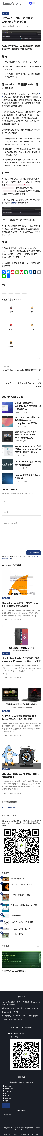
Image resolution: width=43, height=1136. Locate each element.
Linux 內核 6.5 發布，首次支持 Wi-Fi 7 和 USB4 (22, 385)
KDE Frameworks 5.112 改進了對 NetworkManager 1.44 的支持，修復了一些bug (28, 449)
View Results (21, 1110)
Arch (7, 1093)
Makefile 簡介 (16, 915)
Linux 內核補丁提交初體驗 (20, 929)
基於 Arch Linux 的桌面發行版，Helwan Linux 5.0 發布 (21, 1008)
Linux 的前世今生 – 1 (18, 934)
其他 (6, 1101)
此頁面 (15, 202)
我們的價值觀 (24, 1134)
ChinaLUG (35, 1134)
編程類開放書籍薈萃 (18, 878)
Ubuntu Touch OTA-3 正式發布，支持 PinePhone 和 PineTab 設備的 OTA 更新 (21, 660)
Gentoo (8, 1096)
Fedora (8, 1091)
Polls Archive (6, 1114)
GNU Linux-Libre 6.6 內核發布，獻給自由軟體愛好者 (20, 775)
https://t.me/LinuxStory (15, 1033)
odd (5, 619)
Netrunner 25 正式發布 (10, 1012)
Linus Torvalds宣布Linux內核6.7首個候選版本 (28, 463)
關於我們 (7, 1134)
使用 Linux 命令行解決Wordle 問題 (24, 905)
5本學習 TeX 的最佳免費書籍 (22, 922)
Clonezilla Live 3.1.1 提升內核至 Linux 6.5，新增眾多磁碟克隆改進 (20, 605)
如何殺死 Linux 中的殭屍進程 (21, 884)
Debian (8, 1086)
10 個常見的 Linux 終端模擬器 (14, 971)
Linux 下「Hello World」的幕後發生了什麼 (21, 370)
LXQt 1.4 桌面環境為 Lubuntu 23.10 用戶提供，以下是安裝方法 (28, 406)
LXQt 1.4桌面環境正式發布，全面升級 (27, 477)
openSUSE (9, 1089)
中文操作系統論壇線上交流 (11, 807)
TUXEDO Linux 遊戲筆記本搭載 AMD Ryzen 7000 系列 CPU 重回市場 (19, 718)
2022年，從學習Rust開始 (20, 895)
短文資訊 (5, 13)
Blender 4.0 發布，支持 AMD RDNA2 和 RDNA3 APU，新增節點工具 (25, 434)
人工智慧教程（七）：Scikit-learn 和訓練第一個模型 (20, 1016)
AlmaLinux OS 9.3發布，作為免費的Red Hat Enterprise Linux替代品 (27, 420)
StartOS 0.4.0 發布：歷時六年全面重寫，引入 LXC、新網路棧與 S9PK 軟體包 (21, 1003)
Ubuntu (8, 1098)
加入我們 (15, 1134)
